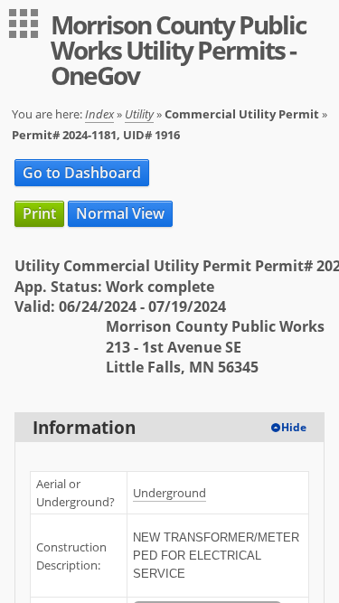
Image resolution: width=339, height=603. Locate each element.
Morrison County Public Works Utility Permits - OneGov (178, 49)
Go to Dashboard (82, 173)
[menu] (23, 23)
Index (99, 114)
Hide (293, 427)
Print (39, 213)
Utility (139, 114)
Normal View (120, 213)
